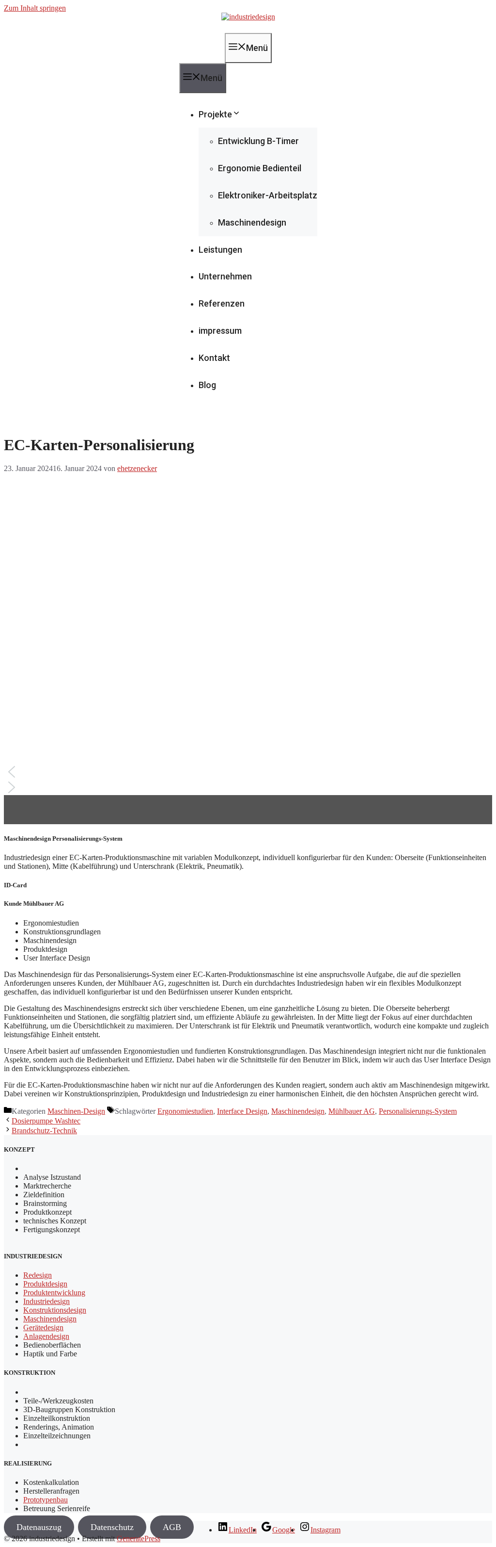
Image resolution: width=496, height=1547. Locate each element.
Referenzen (222, 303)
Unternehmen (225, 276)
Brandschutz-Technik (44, 1130)
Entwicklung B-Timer (258, 141)
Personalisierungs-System (418, 1111)
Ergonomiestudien (185, 1111)
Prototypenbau (45, 1500)
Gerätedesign (43, 1327)
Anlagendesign (46, 1336)
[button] (248, 772)
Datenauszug (39, 1527)
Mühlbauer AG (351, 1111)
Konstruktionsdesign (54, 1310)
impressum (220, 331)
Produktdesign (45, 1284)
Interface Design (242, 1111)
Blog (207, 385)
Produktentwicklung (54, 1292)
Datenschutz (112, 1527)
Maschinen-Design (76, 1111)
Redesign (37, 1275)
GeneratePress (138, 1538)
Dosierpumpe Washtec (46, 1121)
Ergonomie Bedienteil (259, 168)
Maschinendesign (252, 222)
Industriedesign (46, 1301)
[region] (248, 648)
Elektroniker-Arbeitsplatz (267, 195)
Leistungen (220, 249)
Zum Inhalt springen (35, 8)
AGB (172, 1527)
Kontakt (214, 358)
